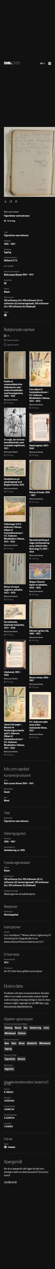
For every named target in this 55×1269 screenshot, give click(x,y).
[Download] (6, 201)
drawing (8, 1027)
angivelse (9, 1069)
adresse (21, 1059)
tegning (8, 1048)
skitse (22, 1043)
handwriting (35, 1027)
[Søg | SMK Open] (12, 63)
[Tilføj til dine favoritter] (17, 201)
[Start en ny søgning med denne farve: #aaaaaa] (5, 315)
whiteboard (10, 1033)
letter (46, 1027)
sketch (18, 1027)
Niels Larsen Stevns (13, 274)
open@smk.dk (10, 1182)
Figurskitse (10, 1059)
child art (22, 1033)
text (25, 1027)
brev (7, 1043)
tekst (13, 1043)
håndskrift (32, 1043)
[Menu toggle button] (49, 63)
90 (5, 283)
